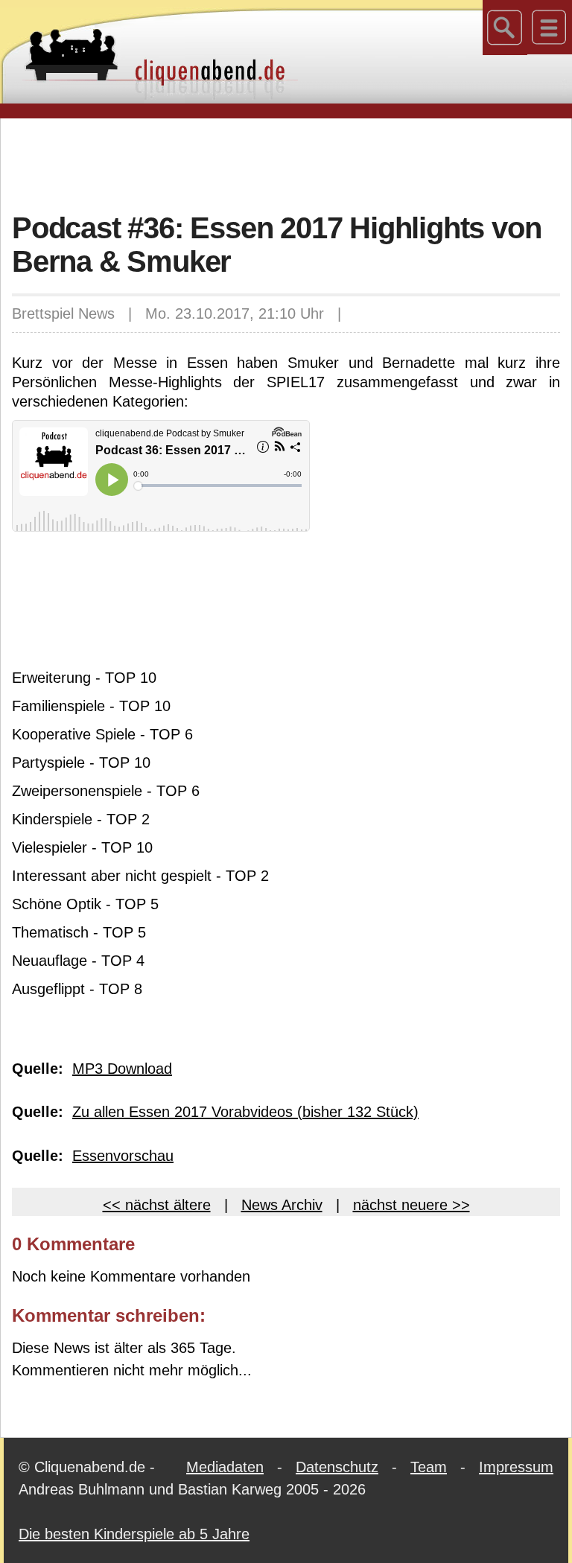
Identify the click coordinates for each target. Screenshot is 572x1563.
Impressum (516, 1467)
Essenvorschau (123, 1155)
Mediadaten (225, 1467)
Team (428, 1467)
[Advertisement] (286, 163)
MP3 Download (122, 1068)
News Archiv (281, 1205)
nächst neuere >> (411, 1205)
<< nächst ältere (157, 1205)
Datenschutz (337, 1467)
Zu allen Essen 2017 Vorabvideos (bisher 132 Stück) (245, 1112)
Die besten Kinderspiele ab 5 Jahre (134, 1534)
